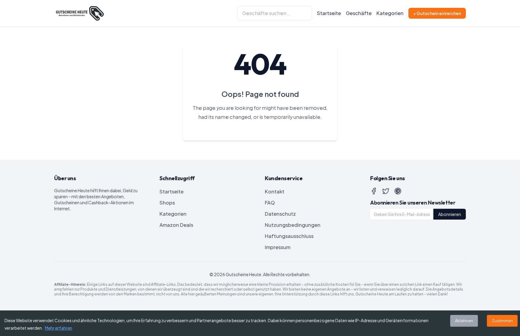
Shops (167, 202)
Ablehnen (464, 320)
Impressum (277, 247)
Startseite (329, 13)
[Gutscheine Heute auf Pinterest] (397, 191)
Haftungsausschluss (289, 236)
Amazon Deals (176, 225)
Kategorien (390, 13)
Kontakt (274, 191)
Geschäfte (359, 13)
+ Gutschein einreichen (437, 13)
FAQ (270, 202)
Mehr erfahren (58, 328)
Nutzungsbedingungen (292, 225)
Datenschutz (280, 214)
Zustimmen (502, 320)
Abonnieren (449, 214)
